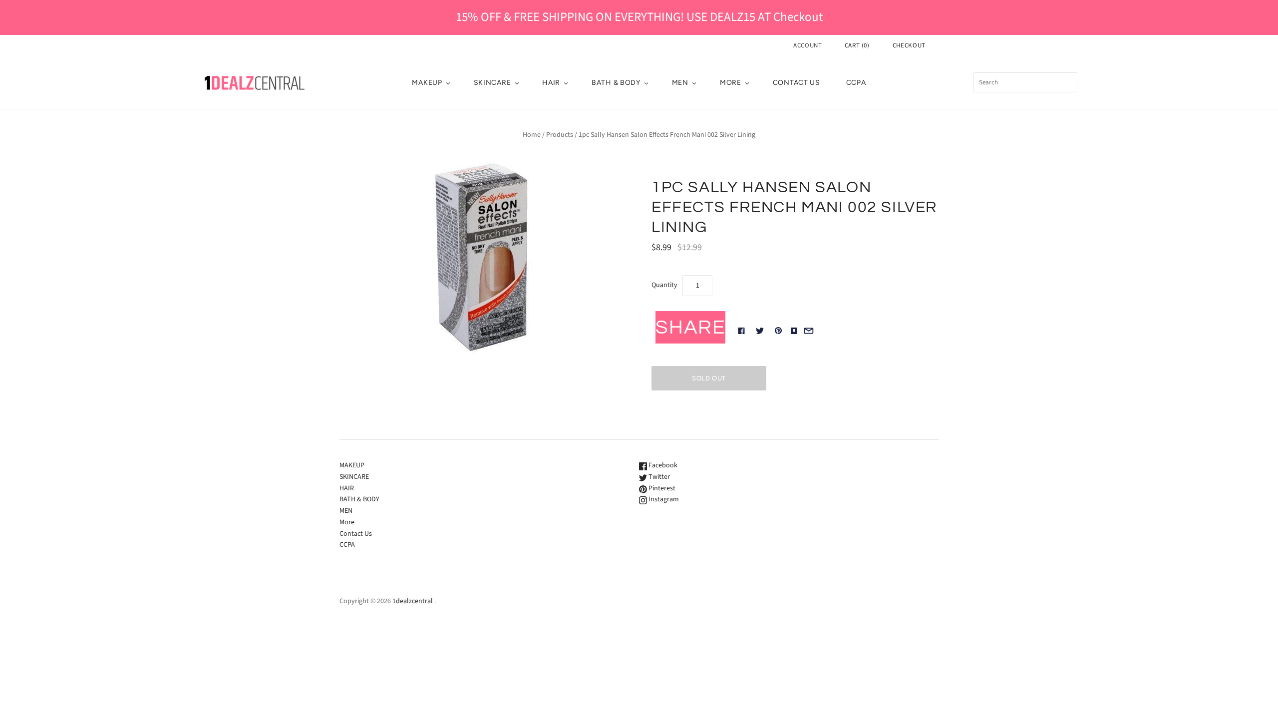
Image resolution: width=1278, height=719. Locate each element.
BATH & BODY (616, 82)
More (730, 82)
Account (807, 45)
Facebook (662, 465)
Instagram (663, 499)
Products (559, 135)
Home (532, 135)
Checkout (909, 45)
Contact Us (796, 82)
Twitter (658, 477)
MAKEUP (427, 82)
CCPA (856, 82)
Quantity (664, 285)
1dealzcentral (412, 601)
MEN (680, 82)
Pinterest (661, 488)
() (857, 45)
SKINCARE (492, 82)
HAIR (551, 82)
